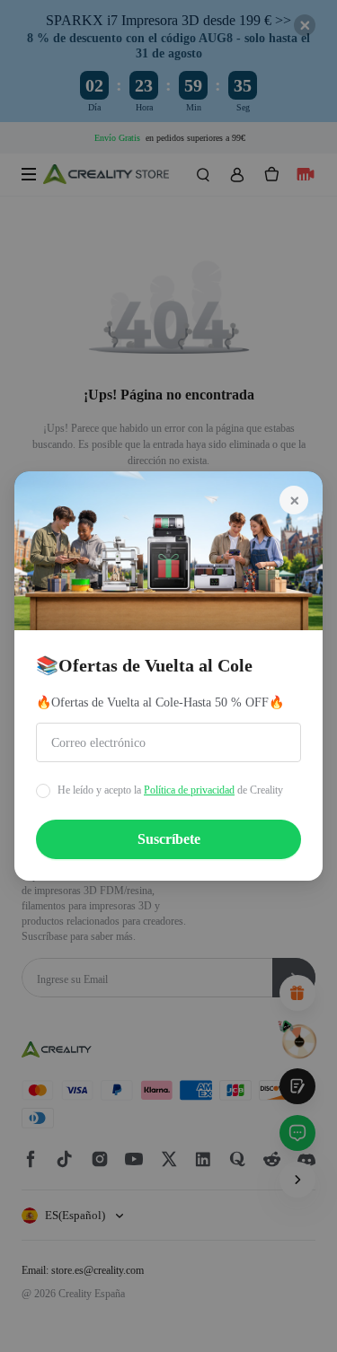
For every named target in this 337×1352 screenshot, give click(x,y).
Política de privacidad (189, 790)
